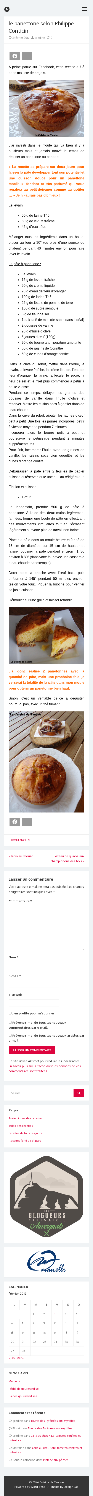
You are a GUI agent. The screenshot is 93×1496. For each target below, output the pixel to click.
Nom (14, 957)
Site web (15, 994)
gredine (39, 37)
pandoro (53, 157)
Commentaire (20, 901)
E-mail (15, 976)
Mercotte (14, 1381)
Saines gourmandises (23, 1396)
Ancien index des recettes (26, 1118)
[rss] (7, 9)
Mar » (20, 1358)
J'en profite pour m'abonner (32, 1013)
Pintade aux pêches (56, 1460)
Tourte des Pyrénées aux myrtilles (53, 1420)
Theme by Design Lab (65, 1486)
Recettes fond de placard (25, 1140)
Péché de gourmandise (24, 1388)
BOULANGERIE (21, 840)
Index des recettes (21, 1125)
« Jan (12, 1358)
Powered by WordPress (29, 1486)
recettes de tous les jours (25, 1133)
